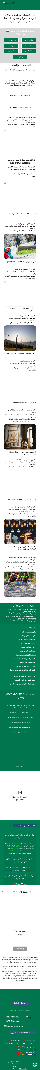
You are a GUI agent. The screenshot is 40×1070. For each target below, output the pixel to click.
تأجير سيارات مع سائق (30, 1047)
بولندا (24, 884)
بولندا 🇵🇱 (25, 867)
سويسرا (32, 867)
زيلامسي (20, 843)
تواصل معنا (19, 766)
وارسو (8, 848)
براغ (10, 843)
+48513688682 (11, 1016)
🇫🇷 (27, 1049)
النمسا (18, 884)
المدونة (17, 1061)
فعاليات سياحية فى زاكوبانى (26, 639)
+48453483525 (11, 1020)
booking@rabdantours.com (15, 1026)
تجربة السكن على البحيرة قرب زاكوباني (22, 684)
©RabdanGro (23, 1069)
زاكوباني (26, 846)
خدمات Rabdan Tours (27, 1032)
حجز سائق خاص (19, 57)
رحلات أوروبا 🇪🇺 (15, 870)
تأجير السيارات (16, 1043)
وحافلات (27, 1052)
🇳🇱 (31, 1049)
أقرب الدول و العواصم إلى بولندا (24, 676)
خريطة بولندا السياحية (28, 643)
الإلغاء (7, 1063)
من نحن (12, 1061)
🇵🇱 (19, 1047)
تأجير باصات (32, 1052)
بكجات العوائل (29, 46)
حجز (34, 1043)
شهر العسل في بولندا (28, 632)
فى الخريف (24, 647)
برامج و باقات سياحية (30, 1040)
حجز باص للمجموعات (11, 46)
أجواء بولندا (31, 647)
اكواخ (16, 1040)
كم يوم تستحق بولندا (28, 635)
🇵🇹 (25, 1049)
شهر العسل (28, 51)
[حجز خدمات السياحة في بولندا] (28, 1018)
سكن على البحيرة (11, 40)
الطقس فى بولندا (29, 658)
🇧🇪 (33, 1049)
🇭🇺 (29, 1049)
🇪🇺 (35, 1049)
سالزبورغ (32, 846)
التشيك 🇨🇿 (12, 867)
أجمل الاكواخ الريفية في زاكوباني (24, 655)
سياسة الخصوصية (14, 1063)
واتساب (12, 1010)
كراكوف (26, 843)
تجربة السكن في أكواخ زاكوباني (25, 680)
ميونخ (6, 843)
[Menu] (36, 5)
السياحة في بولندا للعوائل (27, 662)
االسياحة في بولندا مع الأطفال (25, 666)
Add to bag (20, 949)
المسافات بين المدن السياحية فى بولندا (22, 670)
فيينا (26, 848)
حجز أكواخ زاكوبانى (28, 40)
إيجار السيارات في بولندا (27, 651)
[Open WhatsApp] (35, 1065)
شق (32, 1043)
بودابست (14, 843)
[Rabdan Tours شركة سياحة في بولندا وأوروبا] (20, 995)
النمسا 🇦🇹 (19, 867)
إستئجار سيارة (11, 51)
